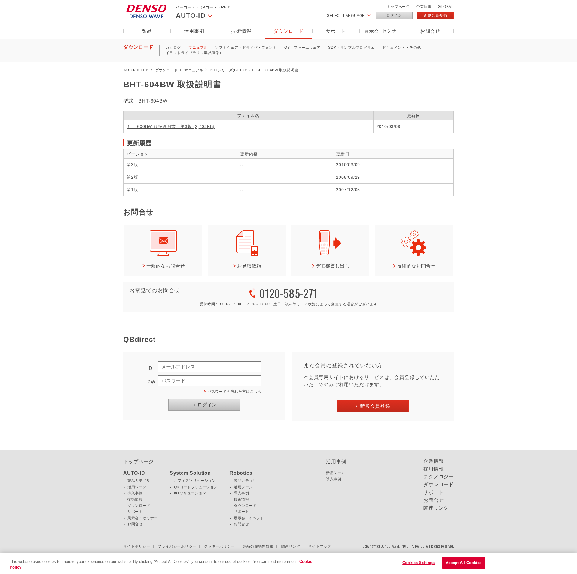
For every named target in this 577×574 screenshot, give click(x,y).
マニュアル (198, 47)
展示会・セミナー (142, 518)
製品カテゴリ (138, 481)
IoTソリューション (190, 493)
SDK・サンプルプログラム (351, 47)
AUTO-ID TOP (135, 70)
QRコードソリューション (196, 487)
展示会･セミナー (383, 31)
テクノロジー (438, 476)
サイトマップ (319, 546)
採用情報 (433, 469)
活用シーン (136, 487)
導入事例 (134, 493)
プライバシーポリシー (177, 546)
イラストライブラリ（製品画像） (194, 53)
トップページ (398, 7)
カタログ (173, 47)
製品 (147, 31)
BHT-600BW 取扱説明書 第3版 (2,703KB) (171, 126)
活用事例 (194, 31)
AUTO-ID (134, 473)
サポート (336, 31)
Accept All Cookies (463, 562)
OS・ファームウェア (302, 47)
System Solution (190, 473)
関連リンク (436, 508)
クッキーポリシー (219, 546)
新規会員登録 (435, 15)
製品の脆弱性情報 (258, 546)
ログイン (394, 15)
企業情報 (424, 7)
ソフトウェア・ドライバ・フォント (246, 47)
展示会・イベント (249, 518)
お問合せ (430, 31)
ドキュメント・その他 (401, 47)
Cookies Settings (418, 562)
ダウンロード (288, 31)
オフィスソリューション (195, 481)
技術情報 (241, 31)
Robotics (241, 473)
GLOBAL (446, 7)
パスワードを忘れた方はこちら (234, 391)
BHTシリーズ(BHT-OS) (230, 70)
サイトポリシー (136, 546)
